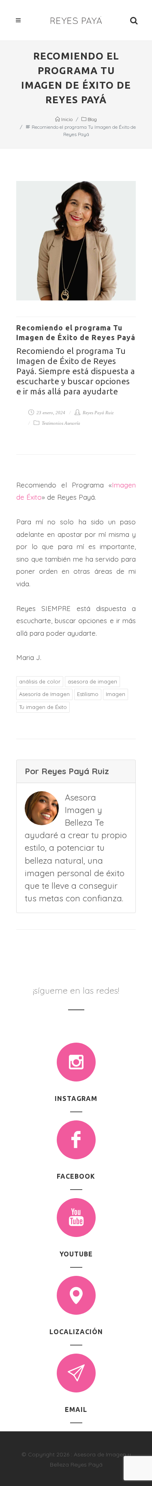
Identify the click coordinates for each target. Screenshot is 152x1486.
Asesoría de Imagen (44, 694)
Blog (91, 119)
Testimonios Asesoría (60, 423)
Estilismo (87, 694)
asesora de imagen (92, 681)
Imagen (115, 694)
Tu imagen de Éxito (43, 707)
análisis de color (39, 681)
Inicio (66, 119)
